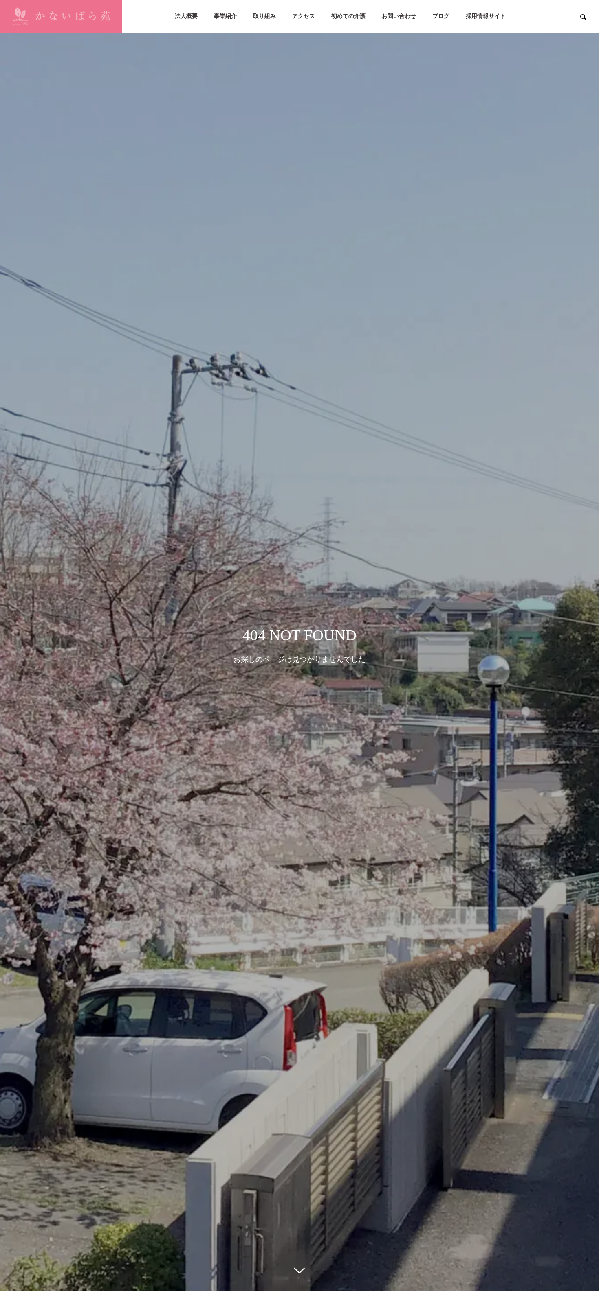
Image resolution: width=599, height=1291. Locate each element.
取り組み (264, 16)
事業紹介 (225, 16)
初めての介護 (348, 16)
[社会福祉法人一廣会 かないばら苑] (61, 16)
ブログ (440, 16)
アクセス (303, 16)
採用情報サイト (486, 16)
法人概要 (186, 16)
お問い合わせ (399, 16)
